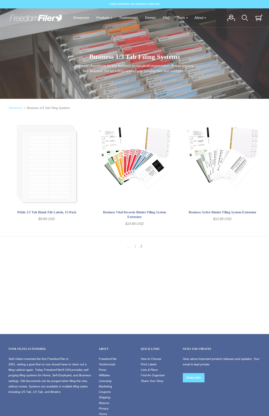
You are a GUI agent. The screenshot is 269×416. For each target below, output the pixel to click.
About (199, 18)
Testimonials (128, 18)
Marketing (105, 386)
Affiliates (104, 375)
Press (102, 369)
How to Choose (151, 359)
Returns (104, 403)
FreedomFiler (108, 359)
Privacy (103, 408)
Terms (103, 414)
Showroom (81, 18)
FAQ (166, 18)
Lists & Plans (149, 369)
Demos (150, 18)
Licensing (105, 381)
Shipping (104, 397)
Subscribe (193, 377)
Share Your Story (152, 381)
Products (103, 18)
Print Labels (149, 364)
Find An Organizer (153, 375)
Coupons (105, 392)
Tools (181, 18)
